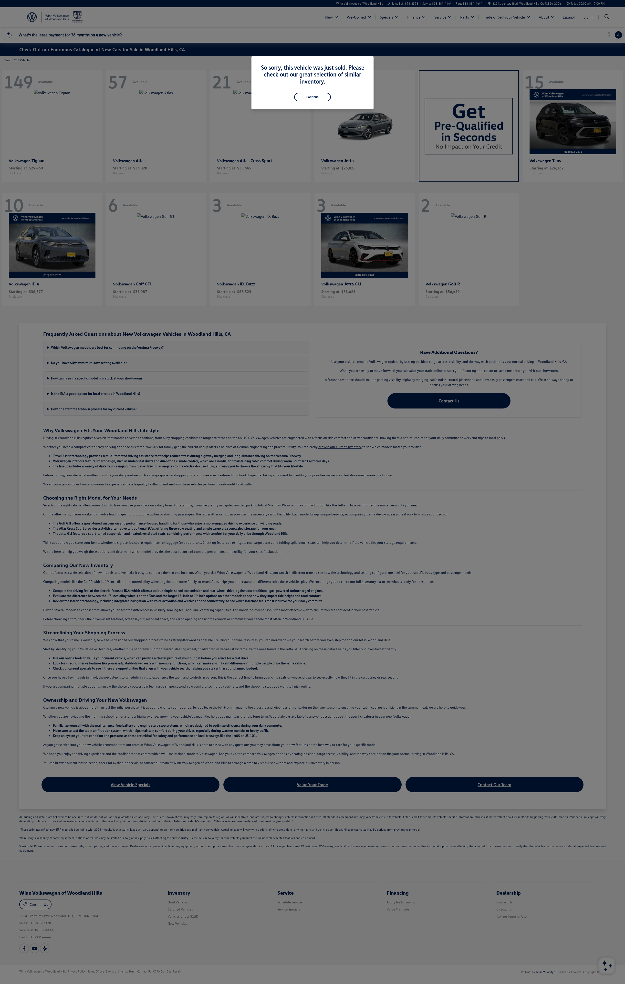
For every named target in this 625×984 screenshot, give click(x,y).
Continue (312, 97)
